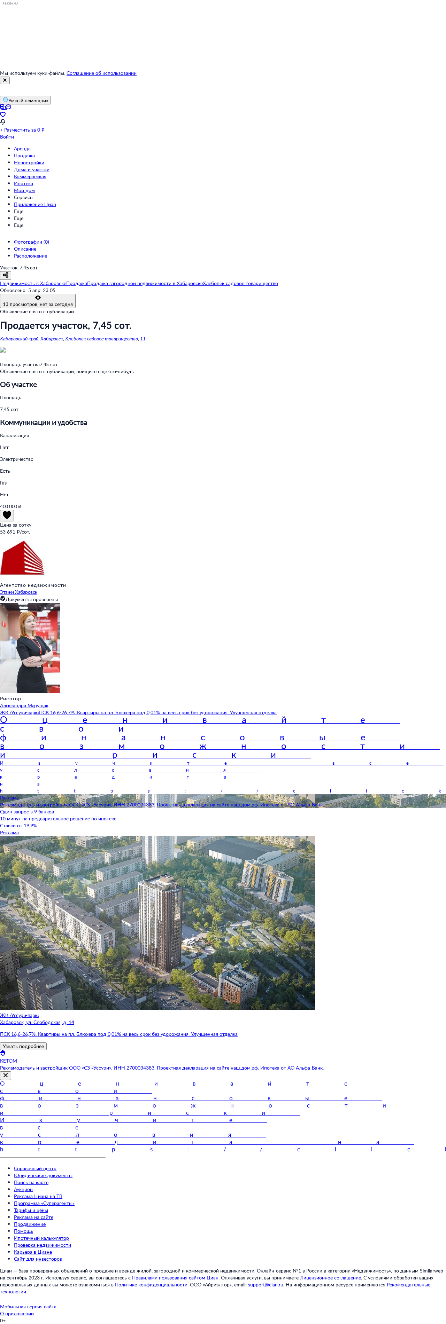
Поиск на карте (31, 1182)
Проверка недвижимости (42, 1245)
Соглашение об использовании (102, 73)
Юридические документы (43, 1175)
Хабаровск (51, 338)
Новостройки (29, 162)
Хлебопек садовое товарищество (101, 338)
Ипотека (23, 183)
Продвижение (30, 1224)
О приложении (17, 1313)
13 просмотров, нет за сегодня (38, 304)
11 (143, 338)
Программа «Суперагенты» (44, 1203)
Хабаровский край (19, 338)
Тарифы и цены (31, 1210)
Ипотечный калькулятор (41, 1238)
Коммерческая (30, 176)
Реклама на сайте (33, 1217)
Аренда (22, 148)
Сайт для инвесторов (38, 1258)
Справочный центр (35, 1168)
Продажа (24, 155)
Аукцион (23, 1189)
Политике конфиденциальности (151, 1284)
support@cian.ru (265, 1284)
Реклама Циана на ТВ (38, 1196)
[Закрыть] (5, 80)
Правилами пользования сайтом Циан (175, 1277)
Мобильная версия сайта (28, 1306)
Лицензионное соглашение (330, 1277)
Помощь (23, 1231)
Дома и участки (31, 169)
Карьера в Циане (33, 1251)
